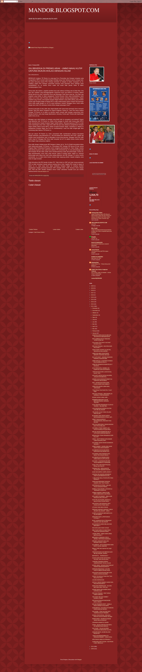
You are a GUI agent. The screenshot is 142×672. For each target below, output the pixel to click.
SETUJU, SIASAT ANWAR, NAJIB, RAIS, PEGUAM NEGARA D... (102, 583)
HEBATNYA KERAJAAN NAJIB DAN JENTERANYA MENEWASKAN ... (101, 335)
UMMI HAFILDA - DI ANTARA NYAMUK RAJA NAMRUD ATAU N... (102, 361)
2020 (92, 286)
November (95, 310)
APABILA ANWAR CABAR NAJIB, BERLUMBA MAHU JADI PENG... (101, 493)
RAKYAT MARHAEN (96, 242)
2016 (92, 295)
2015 (92, 297)
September (95, 315)
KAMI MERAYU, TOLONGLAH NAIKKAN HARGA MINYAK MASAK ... (102, 608)
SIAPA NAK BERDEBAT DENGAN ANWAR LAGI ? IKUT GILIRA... (101, 482)
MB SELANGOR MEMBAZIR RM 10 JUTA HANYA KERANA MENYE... (101, 432)
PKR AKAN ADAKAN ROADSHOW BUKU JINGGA (101, 601)
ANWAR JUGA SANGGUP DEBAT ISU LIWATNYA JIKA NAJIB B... (102, 379)
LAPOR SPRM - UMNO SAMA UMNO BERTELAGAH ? (102, 534)
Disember (95, 308)
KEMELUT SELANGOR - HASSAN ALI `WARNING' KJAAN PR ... (102, 489)
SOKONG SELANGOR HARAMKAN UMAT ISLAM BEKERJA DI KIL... (101, 475)
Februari (94, 331)
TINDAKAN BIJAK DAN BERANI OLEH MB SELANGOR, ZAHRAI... (102, 552)
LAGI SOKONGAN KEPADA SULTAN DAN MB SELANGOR (101, 409)
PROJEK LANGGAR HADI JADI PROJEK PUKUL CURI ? (100, 541)
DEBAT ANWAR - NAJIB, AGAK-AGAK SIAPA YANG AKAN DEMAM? (102, 447)
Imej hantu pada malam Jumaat (100, 527)
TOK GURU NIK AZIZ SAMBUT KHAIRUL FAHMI (100, 597)
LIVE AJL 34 (94, 238)
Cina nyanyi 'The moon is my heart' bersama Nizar (101, 343)
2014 (92, 299)
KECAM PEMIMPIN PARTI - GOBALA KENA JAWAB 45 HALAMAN (102, 604)
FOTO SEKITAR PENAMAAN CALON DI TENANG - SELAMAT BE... (102, 405)
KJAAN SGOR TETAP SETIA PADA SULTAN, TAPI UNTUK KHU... (101, 558)
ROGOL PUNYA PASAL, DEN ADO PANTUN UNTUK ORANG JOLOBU (102, 616)
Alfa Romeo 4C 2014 (96, 258)
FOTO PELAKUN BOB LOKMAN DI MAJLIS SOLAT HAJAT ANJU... (101, 500)
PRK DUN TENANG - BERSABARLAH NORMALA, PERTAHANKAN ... (102, 394)
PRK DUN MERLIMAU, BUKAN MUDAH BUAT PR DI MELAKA (102, 425)
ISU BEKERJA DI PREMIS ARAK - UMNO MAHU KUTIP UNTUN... (101, 458)
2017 (92, 292)
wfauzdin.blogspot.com (43, 171)
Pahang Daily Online (96, 212)
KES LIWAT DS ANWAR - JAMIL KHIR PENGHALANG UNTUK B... (102, 497)
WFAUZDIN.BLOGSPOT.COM (99, 222)
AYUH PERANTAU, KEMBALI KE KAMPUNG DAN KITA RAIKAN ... (101, 368)
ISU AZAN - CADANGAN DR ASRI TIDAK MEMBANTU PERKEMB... (101, 461)
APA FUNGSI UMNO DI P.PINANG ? (101, 639)
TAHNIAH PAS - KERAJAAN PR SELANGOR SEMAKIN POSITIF (101, 469)
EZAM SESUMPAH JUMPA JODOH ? (102, 472)
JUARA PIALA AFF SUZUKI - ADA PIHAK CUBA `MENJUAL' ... (102, 642)
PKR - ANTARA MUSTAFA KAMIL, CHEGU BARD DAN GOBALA (101, 383)
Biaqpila (93, 237)
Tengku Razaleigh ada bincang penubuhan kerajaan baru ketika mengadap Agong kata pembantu (101, 231)
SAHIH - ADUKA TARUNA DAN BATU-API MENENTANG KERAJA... (102, 625)
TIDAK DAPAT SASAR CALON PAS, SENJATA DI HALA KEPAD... (101, 350)
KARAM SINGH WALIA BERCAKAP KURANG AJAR (101, 590)
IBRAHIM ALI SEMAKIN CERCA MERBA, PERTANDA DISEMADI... (101, 538)
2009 (92, 648)
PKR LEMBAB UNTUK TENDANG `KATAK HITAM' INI (101, 339)
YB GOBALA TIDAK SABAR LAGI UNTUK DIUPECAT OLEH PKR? (101, 428)
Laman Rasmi (95, 249)
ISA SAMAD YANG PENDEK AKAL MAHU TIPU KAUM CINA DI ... (101, 454)
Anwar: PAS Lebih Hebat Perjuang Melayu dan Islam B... (101, 465)
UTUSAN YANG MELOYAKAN (100, 507)
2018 (92, 290)
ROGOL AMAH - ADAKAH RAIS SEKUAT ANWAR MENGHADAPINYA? (103, 566)
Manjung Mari (95, 262)
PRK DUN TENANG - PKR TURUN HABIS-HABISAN (101, 594)
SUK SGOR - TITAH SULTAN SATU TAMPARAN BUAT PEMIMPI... (101, 612)
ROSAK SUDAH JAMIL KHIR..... (100, 397)
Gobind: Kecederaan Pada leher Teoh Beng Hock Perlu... (102, 577)
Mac (93, 328)
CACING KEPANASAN (98, 580)
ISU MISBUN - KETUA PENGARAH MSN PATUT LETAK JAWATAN (103, 545)
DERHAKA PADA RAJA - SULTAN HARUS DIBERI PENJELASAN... (101, 569)
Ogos (94, 317)
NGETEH (93, 224)
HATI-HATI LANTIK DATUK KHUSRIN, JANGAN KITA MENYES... (102, 376)
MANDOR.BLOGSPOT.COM (63, 10)
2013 (92, 301)
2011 (92, 306)
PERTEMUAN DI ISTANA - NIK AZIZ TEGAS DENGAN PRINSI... (101, 486)
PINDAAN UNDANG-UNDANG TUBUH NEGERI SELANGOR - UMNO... (102, 510)
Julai (93, 319)
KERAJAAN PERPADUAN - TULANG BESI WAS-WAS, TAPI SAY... (102, 586)
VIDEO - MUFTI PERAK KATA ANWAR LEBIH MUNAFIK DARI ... (102, 439)
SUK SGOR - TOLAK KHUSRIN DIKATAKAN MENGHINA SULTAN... (102, 629)
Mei (93, 324)
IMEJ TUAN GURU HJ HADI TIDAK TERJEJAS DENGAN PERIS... (101, 530)
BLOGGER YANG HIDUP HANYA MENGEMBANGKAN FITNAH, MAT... (102, 416)
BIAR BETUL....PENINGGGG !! (100, 555)
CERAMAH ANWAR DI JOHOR (100, 622)
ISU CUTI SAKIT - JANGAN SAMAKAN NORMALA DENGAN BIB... (102, 357)
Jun (93, 322)
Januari (94, 333)
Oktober (94, 312)
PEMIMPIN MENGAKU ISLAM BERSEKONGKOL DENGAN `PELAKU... (100, 401)
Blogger (79, 659)
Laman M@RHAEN (96, 278)
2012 (92, 304)
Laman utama (56, 229)
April (93, 326)
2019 (92, 288)
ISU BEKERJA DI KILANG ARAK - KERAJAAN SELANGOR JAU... (101, 450)
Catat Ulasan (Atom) (39, 232)
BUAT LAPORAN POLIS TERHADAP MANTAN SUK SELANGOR (101, 521)
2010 (92, 646)
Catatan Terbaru (33, 229)
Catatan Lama (79, 229)
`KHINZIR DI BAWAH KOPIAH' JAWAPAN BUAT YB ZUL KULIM (101, 562)
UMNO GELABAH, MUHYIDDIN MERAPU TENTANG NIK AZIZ (100, 354)
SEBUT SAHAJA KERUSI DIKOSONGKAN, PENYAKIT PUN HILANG (101, 421)
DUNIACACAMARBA (97, 256)
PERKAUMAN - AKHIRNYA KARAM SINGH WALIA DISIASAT (101, 619)
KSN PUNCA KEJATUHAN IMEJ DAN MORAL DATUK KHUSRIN (102, 573)
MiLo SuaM (94, 228)
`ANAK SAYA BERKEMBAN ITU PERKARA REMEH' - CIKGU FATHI (102, 636)
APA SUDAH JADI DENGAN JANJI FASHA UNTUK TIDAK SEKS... (101, 504)
